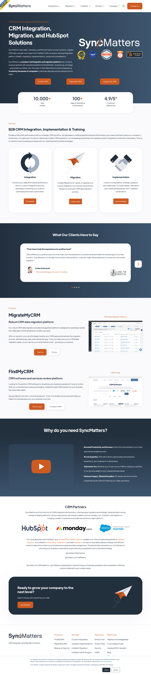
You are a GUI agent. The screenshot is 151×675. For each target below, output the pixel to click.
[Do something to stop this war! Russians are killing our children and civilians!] (5, 5)
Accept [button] (106, 670)
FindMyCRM (59, 639)
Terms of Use (100, 639)
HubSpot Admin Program (82, 652)
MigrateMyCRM (60, 644)
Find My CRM (43, 81)
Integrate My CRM (109, 81)
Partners (98, 6)
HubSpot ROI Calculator (117, 648)
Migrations (69, 6)
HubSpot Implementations (82, 644)
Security (98, 648)
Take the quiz (36, 406)
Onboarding (51, 542)
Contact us (134, 6)
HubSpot (84, 6)
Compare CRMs (55, 406)
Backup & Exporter (62, 648)
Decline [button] (115, 670)
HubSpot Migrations (79, 648)
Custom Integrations (80, 639)
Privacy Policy (107, 661)
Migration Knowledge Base (117, 639)
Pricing (54, 352)
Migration (77, 542)
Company (113, 6)
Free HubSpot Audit (115, 644)
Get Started (25, 605)
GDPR (97, 652)
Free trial (40, 352)
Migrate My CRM (75, 81)
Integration (61, 542)
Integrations (53, 6)
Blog (109, 652)
